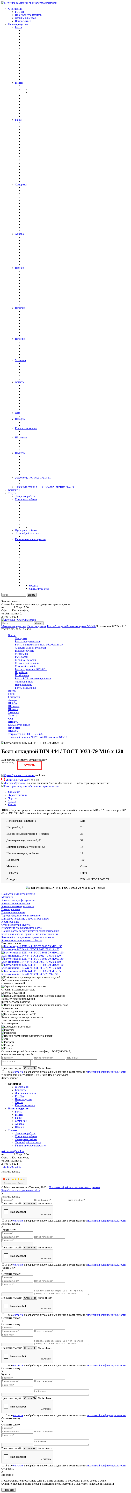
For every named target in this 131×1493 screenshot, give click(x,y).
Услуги (12, 801)
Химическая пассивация (15, 903)
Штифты (13, 721)
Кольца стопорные (19, 724)
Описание (14, 791)
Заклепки (13, 712)
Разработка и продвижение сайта (20, 1190)
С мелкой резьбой (25, 666)
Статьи (12, 804)
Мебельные (21, 653)
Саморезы (14, 697)
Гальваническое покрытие (30, 1145)
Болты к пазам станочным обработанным (39, 644)
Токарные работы (25, 1133)
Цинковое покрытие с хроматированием (25, 918)
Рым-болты (21, 656)
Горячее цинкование (13, 912)
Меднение (7, 897)
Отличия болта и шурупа (16, 924)
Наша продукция (36, 626)
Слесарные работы (26, 1136)
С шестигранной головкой (30, 647)
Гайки (11, 693)
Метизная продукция (13, 626)
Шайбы (12, 703)
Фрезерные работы (26, 1139)
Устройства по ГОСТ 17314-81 (26, 734)
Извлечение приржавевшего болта (21, 927)
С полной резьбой (25, 659)
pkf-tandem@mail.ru (12, 1151)
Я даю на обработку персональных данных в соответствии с (65, 1071)
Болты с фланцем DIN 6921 (31, 669)
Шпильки (13, 706)
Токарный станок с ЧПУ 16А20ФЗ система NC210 (37, 737)
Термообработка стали (28, 1142)
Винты (12, 690)
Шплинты (14, 727)
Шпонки (13, 709)
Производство (23, 1099)
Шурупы (13, 730)
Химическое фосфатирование (18, 900)
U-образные (22, 675)
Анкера (12, 700)
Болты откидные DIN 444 (81, 626)
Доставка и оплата (26, 1093)
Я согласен (8, 1490)
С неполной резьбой (27, 663)
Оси (10, 718)
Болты (50, 626)
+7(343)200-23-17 (11, 1166)
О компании (22, 1086)
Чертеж (12, 798)
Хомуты (13, 715)
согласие (18, 1071)
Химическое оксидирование (17, 906)
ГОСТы (19, 1096)
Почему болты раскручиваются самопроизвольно (30, 930)
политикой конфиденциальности (106, 1071)
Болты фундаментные (27, 641)
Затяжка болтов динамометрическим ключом (27, 937)
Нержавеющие (23, 684)
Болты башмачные (25, 687)
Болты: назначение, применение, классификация (29, 934)
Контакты (20, 1090)
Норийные (21, 672)
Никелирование (10, 909)
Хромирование (10, 921)
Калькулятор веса (25, 1105)
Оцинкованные (24, 681)
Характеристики (17, 795)
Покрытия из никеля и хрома (18, 893)
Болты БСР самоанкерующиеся (33, 678)
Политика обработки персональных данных (74, 1187)
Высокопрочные (24, 650)
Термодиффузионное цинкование (20, 915)
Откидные (60, 626)
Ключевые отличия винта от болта (21, 940)
